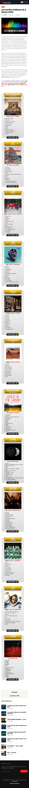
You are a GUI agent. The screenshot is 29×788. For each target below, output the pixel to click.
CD (17, 45)
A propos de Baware (14, 783)
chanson (3, 54)
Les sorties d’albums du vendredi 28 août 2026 (16, 713)
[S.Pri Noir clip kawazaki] (12, 461)
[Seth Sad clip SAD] (12, 658)
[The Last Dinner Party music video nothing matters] (13, 116)
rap (22, 54)
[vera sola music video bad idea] (12, 313)
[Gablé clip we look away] (12, 560)
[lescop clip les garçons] (12, 213)
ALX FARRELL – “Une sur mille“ (15, 746)
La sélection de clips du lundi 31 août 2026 (16, 706)
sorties (15, 45)
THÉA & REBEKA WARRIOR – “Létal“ (16, 719)
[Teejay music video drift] (12, 609)
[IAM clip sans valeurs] (12, 165)
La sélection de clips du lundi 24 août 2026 (17, 726)
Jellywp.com (15, 781)
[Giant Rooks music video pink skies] (12, 510)
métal (18, 54)
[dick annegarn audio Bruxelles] (12, 362)
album (16, 72)
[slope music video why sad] (12, 264)
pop (23, 53)
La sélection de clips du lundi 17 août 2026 (16, 739)
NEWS (3, 6)
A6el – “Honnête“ (12, 752)
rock (13, 54)
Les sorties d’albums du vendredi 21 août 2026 (16, 732)
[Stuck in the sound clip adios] (12, 412)
